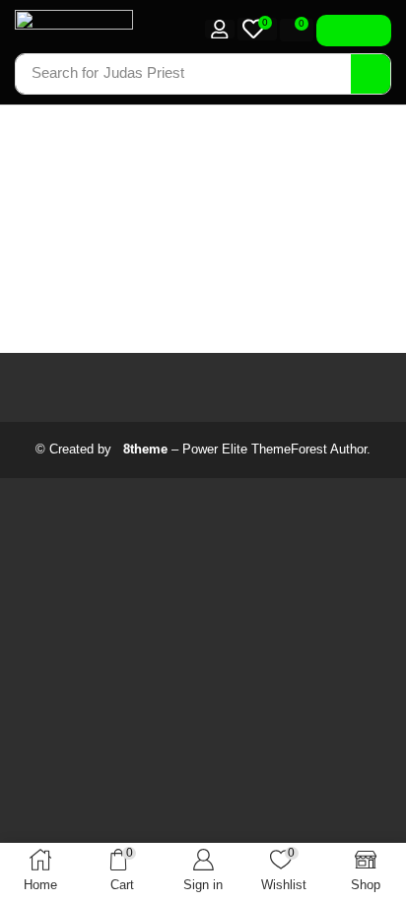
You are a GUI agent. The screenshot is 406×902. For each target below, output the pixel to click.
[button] (220, 29)
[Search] (370, 74)
